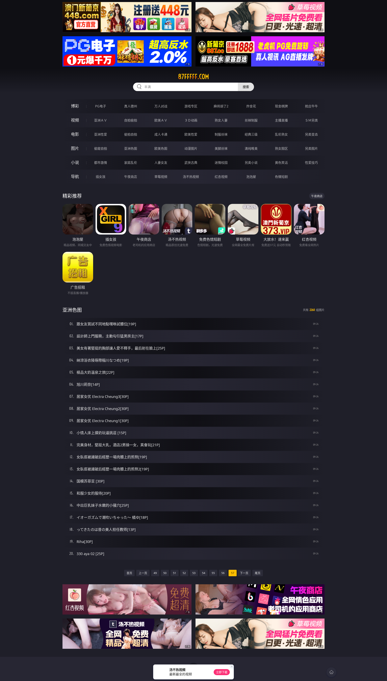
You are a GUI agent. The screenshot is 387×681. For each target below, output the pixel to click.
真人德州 (130, 106)
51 (174, 573)
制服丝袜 (221, 134)
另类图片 (311, 148)
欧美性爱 (190, 134)
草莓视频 (160, 176)
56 (223, 573)
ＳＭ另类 (311, 120)
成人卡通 (160, 134)
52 (184, 573)
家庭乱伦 (130, 162)
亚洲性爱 (100, 134)
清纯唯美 (251, 148)
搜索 (246, 87)
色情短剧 (281, 176)
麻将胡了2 (221, 106)
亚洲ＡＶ (100, 120)
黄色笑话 (281, 162)
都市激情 (100, 162)
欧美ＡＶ (160, 120)
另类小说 (251, 162)
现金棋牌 (281, 106)
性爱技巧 (311, 162)
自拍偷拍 (130, 120)
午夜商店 (130, 176)
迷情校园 (221, 162)
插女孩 (100, 176)
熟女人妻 (221, 120)
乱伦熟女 (281, 134)
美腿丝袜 (221, 148)
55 (213, 573)
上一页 (143, 573)
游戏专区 (190, 106)
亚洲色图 (130, 148)
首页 (129, 573)
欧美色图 (160, 148)
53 (194, 573)
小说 (75, 162)
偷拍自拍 (130, 134)
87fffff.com (193, 77)
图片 (75, 148)
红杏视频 (221, 176)
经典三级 (251, 134)
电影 (75, 134)
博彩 (75, 106)
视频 (75, 120)
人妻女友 (160, 162)
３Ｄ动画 (190, 120)
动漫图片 (190, 148)
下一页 (244, 573)
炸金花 (251, 106)
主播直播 (281, 120)
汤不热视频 (191, 176)
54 (203, 573)
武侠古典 (190, 162)
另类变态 (311, 134)
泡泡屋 (251, 176)
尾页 (257, 573)
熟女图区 (281, 148)
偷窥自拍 (100, 148)
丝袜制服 (251, 120)
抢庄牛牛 (311, 106)
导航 (75, 176)
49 (155, 573)
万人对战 (160, 106)
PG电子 (100, 106)
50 (164, 573)
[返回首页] (331, 672)
